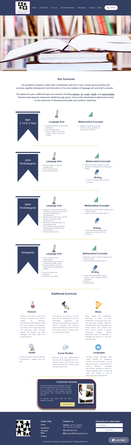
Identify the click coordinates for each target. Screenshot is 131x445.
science (75, 94)
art (82, 94)
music (87, 94)
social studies (108, 94)
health (94, 94)
